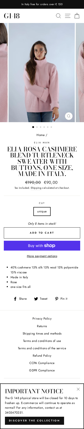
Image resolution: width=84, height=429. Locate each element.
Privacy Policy (42, 318)
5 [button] (48, 127)
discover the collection (34, 420)
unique (42, 211)
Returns (42, 326)
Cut (42, 203)
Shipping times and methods (42, 333)
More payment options (42, 256)
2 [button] (37, 127)
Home (41, 135)
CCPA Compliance (41, 363)
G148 (12, 16)
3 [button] (41, 127)
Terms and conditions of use (42, 341)
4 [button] (44, 127)
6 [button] (52, 127)
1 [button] (33, 127)
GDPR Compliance (42, 370)
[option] (42, 4)
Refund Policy (42, 355)
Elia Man (42, 142)
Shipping (36, 188)
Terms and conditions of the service (42, 348)
